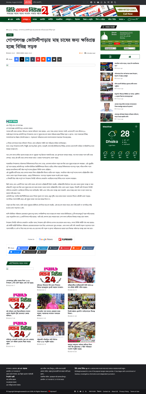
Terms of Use (134, 391)
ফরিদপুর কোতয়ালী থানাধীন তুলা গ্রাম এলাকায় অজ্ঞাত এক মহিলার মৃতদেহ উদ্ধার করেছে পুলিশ (20, 341)
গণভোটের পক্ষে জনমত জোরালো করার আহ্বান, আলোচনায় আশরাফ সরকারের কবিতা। (48, 313)
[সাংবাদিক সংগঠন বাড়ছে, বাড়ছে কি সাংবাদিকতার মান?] (106, 66)
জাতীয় (18, 19)
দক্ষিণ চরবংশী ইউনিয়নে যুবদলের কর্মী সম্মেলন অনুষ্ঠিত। (48, 2)
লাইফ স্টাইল (112, 19)
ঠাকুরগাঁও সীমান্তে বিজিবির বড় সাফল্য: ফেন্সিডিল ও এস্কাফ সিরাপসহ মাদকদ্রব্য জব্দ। (127, 95)
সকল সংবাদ (92, 391)
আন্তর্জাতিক (59, 19)
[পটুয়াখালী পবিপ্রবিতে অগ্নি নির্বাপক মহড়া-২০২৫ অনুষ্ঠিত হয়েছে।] (50, 329)
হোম (11, 19)
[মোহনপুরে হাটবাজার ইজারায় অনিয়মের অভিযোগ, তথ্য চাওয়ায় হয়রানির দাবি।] (106, 117)
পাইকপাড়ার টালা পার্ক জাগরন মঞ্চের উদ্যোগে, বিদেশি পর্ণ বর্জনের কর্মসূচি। (126, 74)
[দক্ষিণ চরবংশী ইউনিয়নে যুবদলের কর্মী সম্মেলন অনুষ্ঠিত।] (106, 87)
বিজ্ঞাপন (99, 391)
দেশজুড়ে (25, 19)
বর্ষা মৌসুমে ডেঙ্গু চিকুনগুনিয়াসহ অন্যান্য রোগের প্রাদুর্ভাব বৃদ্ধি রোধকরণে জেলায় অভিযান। (18, 313)
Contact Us (106, 391)
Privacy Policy (124, 391)
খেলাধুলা (68, 19)
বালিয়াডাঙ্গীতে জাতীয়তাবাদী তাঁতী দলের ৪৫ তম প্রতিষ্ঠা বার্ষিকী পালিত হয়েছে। (80, 286)
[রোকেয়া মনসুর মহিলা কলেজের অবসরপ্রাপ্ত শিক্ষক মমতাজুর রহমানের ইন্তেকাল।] (106, 107)
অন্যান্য (121, 19)
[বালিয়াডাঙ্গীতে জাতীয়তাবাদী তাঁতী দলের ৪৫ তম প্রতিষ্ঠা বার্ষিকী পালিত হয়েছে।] (81, 275)
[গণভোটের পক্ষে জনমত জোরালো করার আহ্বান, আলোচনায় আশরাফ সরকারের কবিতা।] (50, 301)
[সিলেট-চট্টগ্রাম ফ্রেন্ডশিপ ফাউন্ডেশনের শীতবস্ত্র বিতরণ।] (81, 301)
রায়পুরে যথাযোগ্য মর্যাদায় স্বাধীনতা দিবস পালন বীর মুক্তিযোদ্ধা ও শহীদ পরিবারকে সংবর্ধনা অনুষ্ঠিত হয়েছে (80, 347)
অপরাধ (35, 19)
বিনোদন (77, 19)
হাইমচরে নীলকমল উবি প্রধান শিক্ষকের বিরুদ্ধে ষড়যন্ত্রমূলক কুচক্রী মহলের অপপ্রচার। (50, 286)
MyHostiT (53, 391)
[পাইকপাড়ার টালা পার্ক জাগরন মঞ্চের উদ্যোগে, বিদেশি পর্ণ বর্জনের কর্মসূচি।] (106, 76)
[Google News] (46, 239)
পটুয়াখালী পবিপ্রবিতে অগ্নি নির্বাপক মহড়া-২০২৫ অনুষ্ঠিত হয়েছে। (47, 340)
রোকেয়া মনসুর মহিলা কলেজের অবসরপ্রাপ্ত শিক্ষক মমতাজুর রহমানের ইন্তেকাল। (126, 105)
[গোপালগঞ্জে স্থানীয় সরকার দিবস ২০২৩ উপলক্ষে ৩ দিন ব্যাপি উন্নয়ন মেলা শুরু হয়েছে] (20, 273)
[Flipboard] (65, 239)
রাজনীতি (42, 19)
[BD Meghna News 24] (27, 10)
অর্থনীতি (50, 19)
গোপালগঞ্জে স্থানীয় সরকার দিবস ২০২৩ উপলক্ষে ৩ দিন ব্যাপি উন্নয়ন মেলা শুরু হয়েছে (19, 282)
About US (115, 391)
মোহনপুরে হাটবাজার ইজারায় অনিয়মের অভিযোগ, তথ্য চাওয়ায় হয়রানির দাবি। (127, 115)
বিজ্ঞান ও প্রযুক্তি (88, 19)
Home (10, 30)
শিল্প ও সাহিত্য (100, 19)
